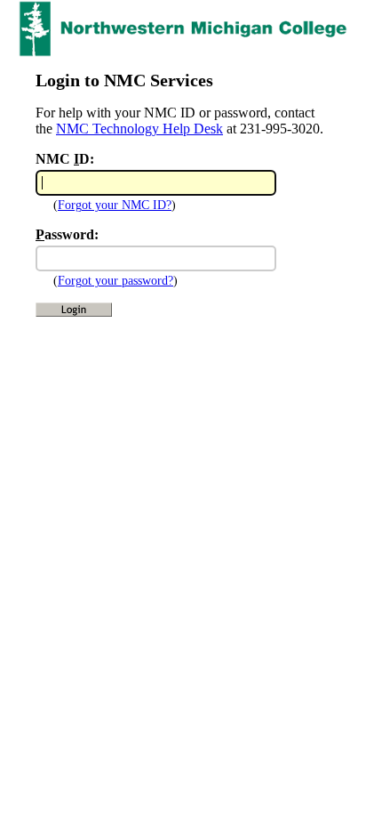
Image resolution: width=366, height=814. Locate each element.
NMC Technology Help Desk (139, 128)
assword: (67, 234)
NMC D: (65, 158)
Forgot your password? (115, 280)
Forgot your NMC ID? (114, 205)
